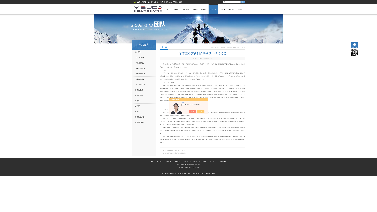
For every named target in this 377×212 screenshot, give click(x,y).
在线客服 (354, 47)
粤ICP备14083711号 (198, 173)
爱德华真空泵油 (140, 68)
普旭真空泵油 (140, 79)
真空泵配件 (139, 95)
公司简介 (176, 9)
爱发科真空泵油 (140, 73)
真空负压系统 (139, 117)
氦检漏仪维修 (139, 122)
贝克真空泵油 (140, 57)
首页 (168, 9)
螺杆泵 (137, 106)
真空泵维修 (139, 90)
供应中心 (204, 9)
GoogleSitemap (222, 161)
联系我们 (241, 9)
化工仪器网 (196, 167)
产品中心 (195, 9)
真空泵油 (138, 52)
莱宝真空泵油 (140, 63)
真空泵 (137, 101)
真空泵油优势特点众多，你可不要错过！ (176, 150)
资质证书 (185, 9)
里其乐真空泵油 (140, 84)
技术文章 (213, 9)
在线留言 (231, 9)
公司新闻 (222, 9)
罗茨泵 (137, 111)
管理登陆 (180, 167)
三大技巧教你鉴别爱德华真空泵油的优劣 (176, 153)
